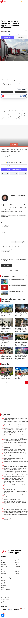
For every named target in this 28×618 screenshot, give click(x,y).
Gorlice (3, 568)
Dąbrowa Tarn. (4, 566)
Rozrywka (5, 364)
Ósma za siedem (5, 591)
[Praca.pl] (4, 609)
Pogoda (3, 580)
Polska (2, 587)
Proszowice (17, 566)
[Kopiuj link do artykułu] (21, 173)
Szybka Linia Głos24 (5, 589)
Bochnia (3, 560)
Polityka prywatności (6, 601)
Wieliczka (17, 573)
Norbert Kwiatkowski (6, 31)
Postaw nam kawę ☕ (7, 37)
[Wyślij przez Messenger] (7, 173)
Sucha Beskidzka (18, 568)
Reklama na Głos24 (5, 599)
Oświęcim (17, 562)
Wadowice (17, 571)
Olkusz (16, 560)
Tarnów (16, 569)
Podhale (16, 564)
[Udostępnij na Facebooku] (3, 173)
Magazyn (3, 582)
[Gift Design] (23, 609)
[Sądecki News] (10, 609)
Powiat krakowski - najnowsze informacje (14, 300)
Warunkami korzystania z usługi (15, 259)
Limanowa (3, 569)
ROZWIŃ (14, 144)
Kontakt (3, 602)
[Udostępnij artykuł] (26, 30)
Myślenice (3, 573)
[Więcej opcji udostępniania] (25, 173)
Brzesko (3, 562)
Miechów (3, 571)
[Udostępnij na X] (16, 173)
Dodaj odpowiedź (17, 242)
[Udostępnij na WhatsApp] (12, 173)
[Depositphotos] (16, 609)
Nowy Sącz (17, 559)
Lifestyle (3, 583)
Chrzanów (3, 564)
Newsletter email (5, 597)
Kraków (3, 559)
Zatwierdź (6, 265)
